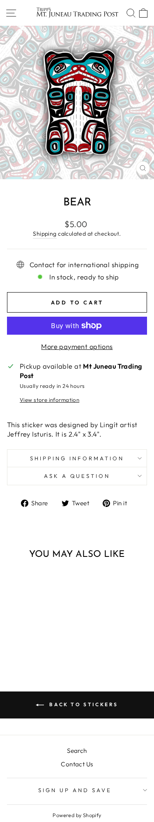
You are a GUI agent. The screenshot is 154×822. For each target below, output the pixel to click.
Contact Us (77, 764)
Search (77, 750)
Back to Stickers (82, 704)
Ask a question (77, 476)
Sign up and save (75, 790)
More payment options (77, 346)
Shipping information (77, 458)
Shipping (44, 233)
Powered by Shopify (77, 815)
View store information (49, 399)
